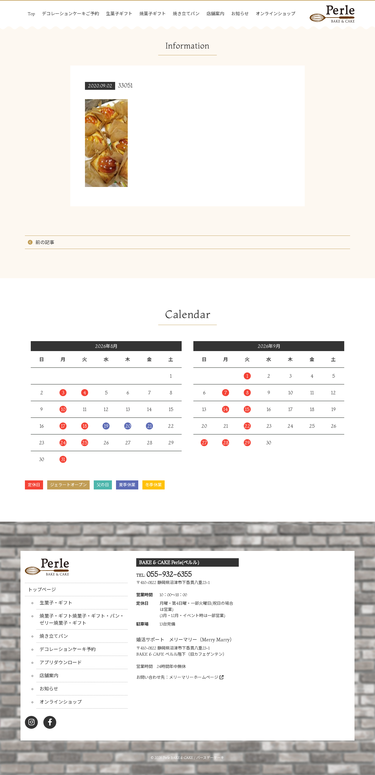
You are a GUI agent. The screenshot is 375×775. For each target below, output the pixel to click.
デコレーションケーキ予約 (68, 649)
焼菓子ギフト (152, 13)
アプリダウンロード (61, 662)
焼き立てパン (186, 13)
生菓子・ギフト (56, 603)
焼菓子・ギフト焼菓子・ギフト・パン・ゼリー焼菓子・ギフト (82, 619)
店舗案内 (215, 13)
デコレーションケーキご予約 (70, 13)
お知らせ (240, 13)
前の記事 (44, 242)
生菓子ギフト (119, 13)
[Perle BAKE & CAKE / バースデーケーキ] (332, 12)
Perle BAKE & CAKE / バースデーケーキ (193, 757)
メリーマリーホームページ (194, 677)
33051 (125, 85)
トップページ (42, 589)
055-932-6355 (169, 574)
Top (31, 13)
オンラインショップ (275, 13)
